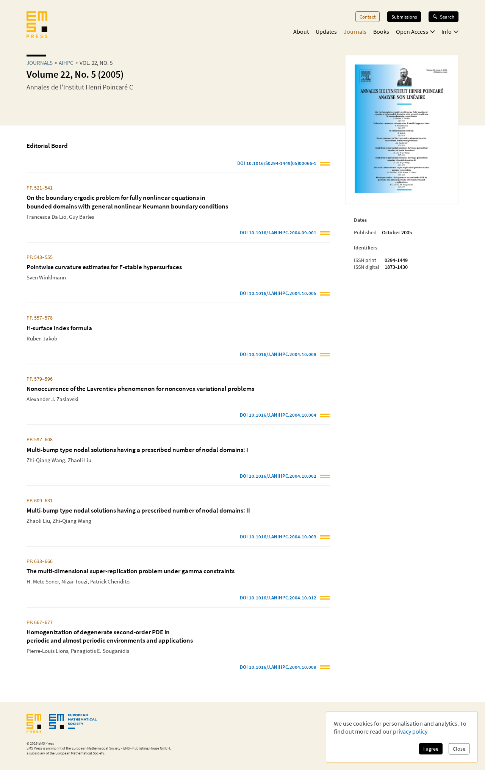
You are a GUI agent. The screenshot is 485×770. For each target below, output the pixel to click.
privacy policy (410, 731)
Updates (326, 31)
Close (459, 748)
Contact (367, 17)
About (301, 31)
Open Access (412, 31)
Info (446, 31)
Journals (355, 31)
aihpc (66, 62)
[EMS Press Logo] (37, 25)
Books (381, 31)
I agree (430, 748)
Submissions (404, 17)
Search (447, 17)
